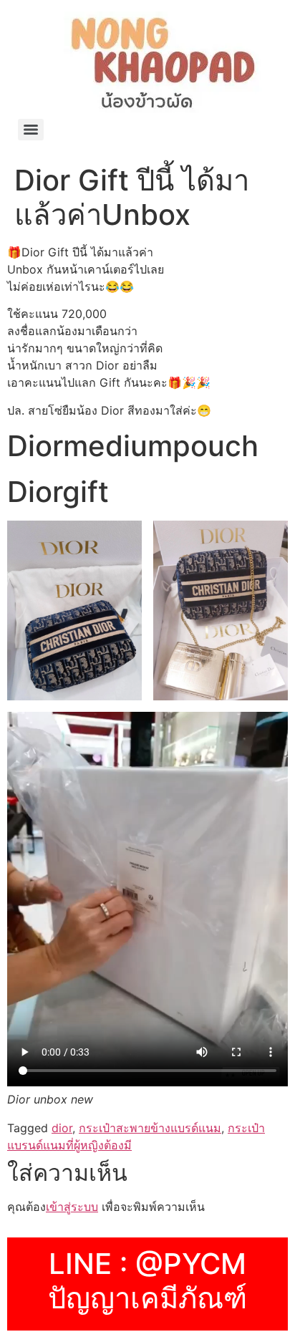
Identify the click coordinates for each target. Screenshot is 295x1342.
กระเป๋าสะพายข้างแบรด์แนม (150, 1128)
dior (62, 1128)
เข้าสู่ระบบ (72, 1206)
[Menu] (31, 129)
